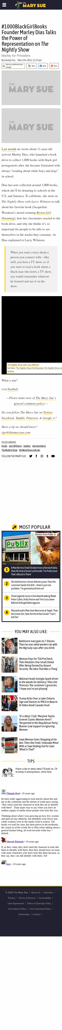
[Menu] (4, 5)
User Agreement (16, 903)
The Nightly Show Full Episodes (30, 368)
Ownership (23, 914)
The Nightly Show (9, 450)
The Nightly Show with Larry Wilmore (23, 365)
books (4, 446)
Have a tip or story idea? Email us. (35, 768)
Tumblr (20, 418)
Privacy (11, 898)
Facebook (8, 418)
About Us (35, 892)
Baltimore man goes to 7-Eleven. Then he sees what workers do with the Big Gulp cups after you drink (38, 644)
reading (27, 446)
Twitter (47, 412)
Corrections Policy (17, 909)
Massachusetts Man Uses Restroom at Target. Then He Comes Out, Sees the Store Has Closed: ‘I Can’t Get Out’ (34, 614)
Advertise (48, 892)
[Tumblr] (47, 457)
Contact (36, 914)
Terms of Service (27, 898)
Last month (9, 149)
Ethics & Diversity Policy (39, 903)
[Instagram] (42, 457)
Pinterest (32, 418)
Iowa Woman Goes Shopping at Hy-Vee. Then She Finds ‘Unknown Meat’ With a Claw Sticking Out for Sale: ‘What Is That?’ (39, 744)
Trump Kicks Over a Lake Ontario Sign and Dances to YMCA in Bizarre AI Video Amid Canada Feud (38, 702)
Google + (49, 418)
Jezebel (12, 389)
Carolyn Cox (9, 60)
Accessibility (45, 898)
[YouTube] (53, 457)
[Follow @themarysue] (31, 457)
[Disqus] (31, 828)
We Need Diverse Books (29, 450)
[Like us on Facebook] (36, 457)
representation (39, 446)
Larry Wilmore (15, 446)
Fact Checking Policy (40, 909)
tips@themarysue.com (16, 432)
